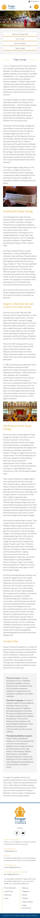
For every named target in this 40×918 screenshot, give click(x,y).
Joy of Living (20, 39)
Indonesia (7, 895)
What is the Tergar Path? (20, 34)
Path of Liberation (20, 43)
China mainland (10, 888)
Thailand (25, 898)
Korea (6, 898)
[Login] (30, 7)
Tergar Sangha (27, 902)
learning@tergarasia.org (12, 874)
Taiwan (24, 895)
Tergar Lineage (20, 48)
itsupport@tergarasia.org (12, 867)
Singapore (25, 891)
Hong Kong (8, 891)
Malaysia (25, 888)
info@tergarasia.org (10, 851)
